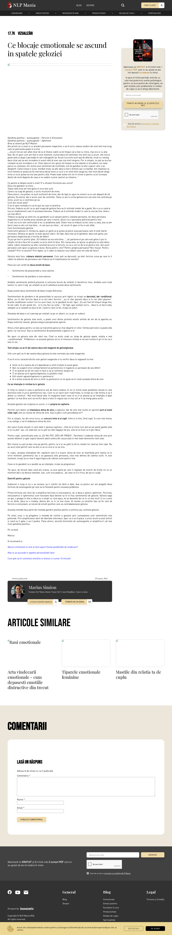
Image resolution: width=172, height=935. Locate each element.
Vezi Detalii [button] (133, 928)
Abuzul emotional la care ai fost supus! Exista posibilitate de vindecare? (43, 546)
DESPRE (90, 5)
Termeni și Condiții (155, 899)
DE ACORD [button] (155, 928)
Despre (65, 903)
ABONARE (152, 855)
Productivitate (99, 13)
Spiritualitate (154, 13)
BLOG (79, 5)
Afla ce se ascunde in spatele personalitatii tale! (31, 552)
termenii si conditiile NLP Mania (117, 873)
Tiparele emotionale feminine (81, 674)
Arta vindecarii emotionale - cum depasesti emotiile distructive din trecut (28, 679)
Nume (21, 799)
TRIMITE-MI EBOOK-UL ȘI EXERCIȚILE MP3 (143, 104)
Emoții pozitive (42, 13)
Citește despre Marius (41, 602)
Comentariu (23, 775)
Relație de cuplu (110, 915)
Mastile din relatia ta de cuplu (138, 674)
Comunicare (16, 13)
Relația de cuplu (127, 13)
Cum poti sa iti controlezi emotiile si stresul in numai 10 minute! (39, 558)
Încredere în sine (70, 13)
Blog (64, 899)
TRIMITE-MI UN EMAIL (74, 602)
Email (20, 807)
